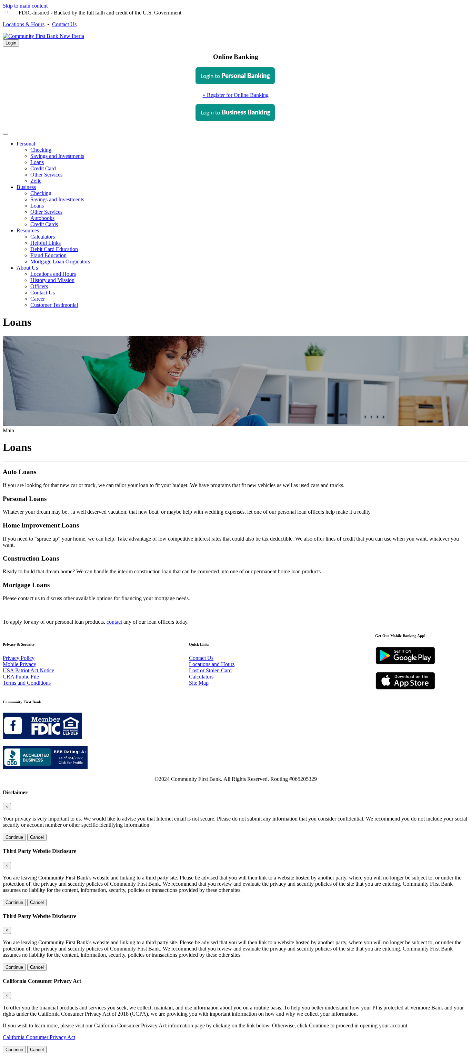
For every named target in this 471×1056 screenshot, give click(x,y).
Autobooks (42, 218)
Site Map (199, 683)
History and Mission (52, 280)
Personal (26, 144)
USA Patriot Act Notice (28, 670)
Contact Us (64, 24)
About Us (27, 268)
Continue (14, 837)
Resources (28, 230)
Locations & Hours (23, 24)
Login (11, 43)
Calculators (42, 237)
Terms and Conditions (27, 683)
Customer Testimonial (54, 305)
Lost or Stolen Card (210, 670)
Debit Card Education (54, 249)
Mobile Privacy (19, 664)
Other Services (46, 175)
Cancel (37, 837)
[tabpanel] (235, 95)
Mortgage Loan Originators (60, 261)
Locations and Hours (53, 274)
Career (37, 299)
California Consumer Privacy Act (39, 1037)
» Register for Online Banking (236, 95)
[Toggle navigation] (5, 134)
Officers (39, 286)
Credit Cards (44, 224)
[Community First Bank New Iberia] (43, 36)
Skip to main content (25, 6)
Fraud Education (48, 255)
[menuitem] (242, 162)
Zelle (35, 181)
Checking (40, 150)
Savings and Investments (57, 156)
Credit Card (43, 168)
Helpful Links (45, 243)
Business (26, 187)
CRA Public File (21, 677)
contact (114, 622)
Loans (37, 162)
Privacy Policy (18, 658)
